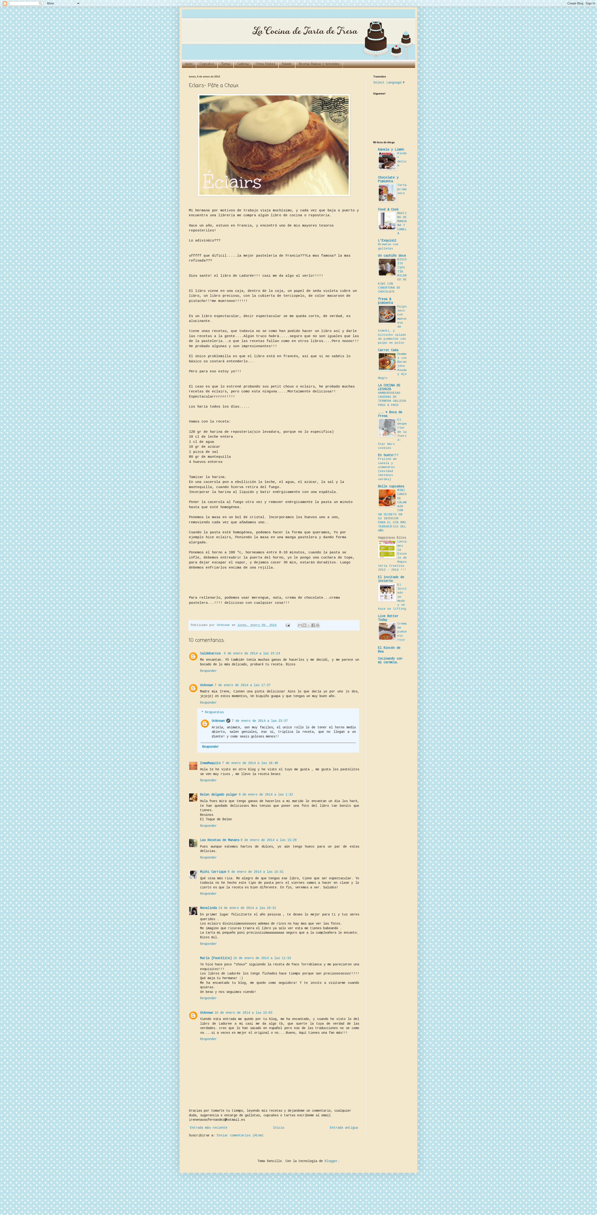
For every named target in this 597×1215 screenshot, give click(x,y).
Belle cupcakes (391, 486)
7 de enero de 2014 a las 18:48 (250, 763)
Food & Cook (388, 209)
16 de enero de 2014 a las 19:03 (243, 1013)
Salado (287, 64)
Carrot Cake (388, 350)
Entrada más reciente (208, 1128)
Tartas (225, 64)
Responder (208, 671)
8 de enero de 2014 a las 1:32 (266, 794)
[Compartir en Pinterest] (317, 625)
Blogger (331, 1161)
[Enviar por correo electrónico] (300, 625)
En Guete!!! (388, 455)
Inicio (278, 1128)
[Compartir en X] (308, 625)
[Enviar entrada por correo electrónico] (288, 625)
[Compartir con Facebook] (313, 625)
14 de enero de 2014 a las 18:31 (247, 908)
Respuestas (214, 712)
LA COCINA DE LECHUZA (389, 387)
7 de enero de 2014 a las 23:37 (260, 721)
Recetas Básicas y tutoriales (319, 64)
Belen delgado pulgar (218, 794)
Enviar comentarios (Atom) (240, 1135)
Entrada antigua (344, 1128)
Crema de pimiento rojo (402, 632)
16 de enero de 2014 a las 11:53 (262, 958)
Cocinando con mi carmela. (390, 660)
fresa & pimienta (385, 301)
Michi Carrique (213, 872)
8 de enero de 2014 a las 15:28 (269, 840)
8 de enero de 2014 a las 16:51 (256, 872)
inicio (189, 64)
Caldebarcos (211, 653)
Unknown (206, 685)
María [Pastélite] (216, 958)
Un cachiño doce (392, 256)
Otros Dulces (265, 64)
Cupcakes (207, 64)
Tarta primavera (402, 189)
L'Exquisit (387, 240)
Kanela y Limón (391, 149)
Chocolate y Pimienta (388, 179)
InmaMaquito (210, 763)
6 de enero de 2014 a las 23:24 (252, 653)
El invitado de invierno (391, 579)
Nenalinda (208, 908)
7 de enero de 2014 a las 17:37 (243, 685)
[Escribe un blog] (304, 625)
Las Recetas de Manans (219, 840)
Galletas (243, 64)
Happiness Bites (392, 538)
